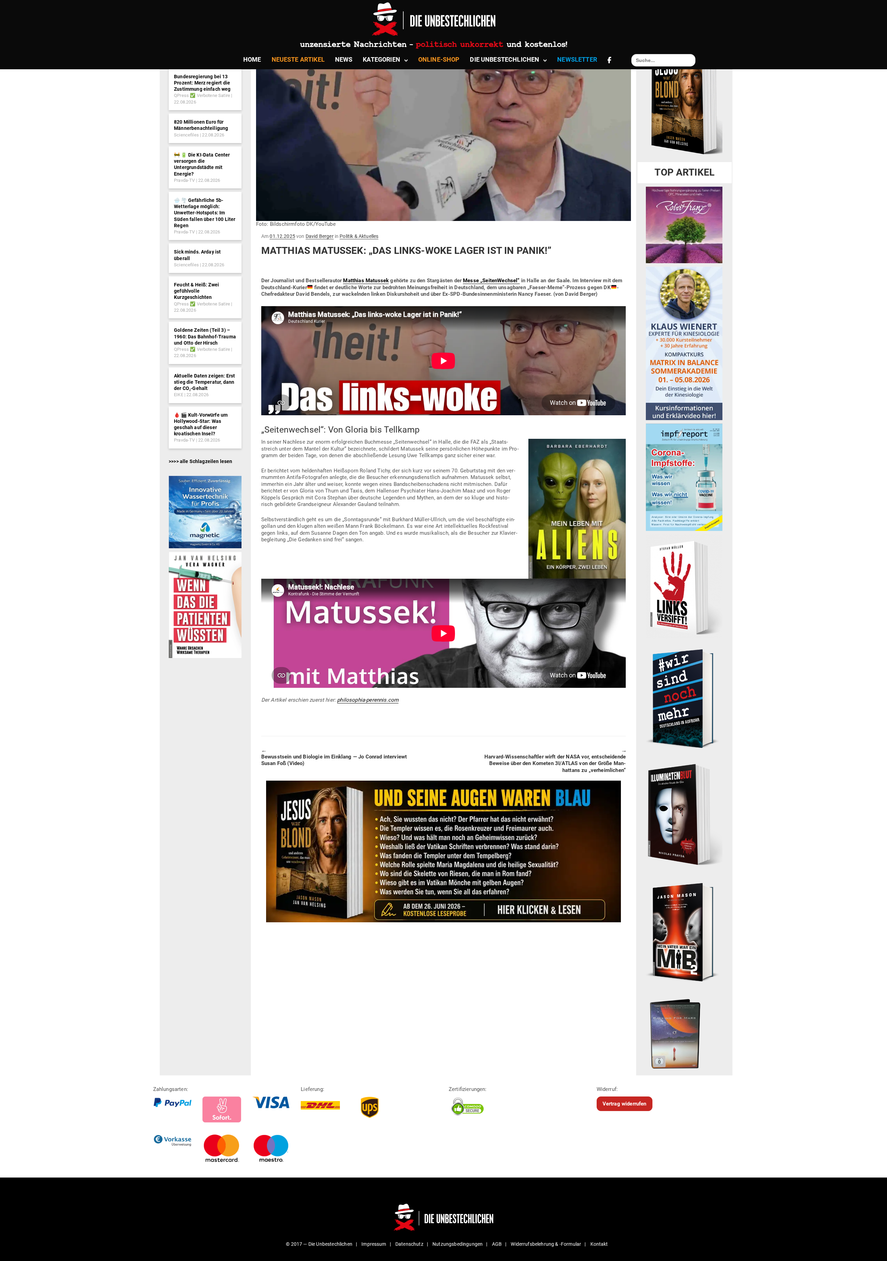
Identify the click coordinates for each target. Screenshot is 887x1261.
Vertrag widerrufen (625, 1104)
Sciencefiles (186, 134)
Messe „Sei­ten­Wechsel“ (491, 280)
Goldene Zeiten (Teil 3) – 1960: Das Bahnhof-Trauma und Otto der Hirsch (205, 336)
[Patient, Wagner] (205, 604)
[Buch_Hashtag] (684, 698)
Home (252, 59)
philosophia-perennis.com (367, 700)
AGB (497, 1244)
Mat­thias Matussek (366, 280)
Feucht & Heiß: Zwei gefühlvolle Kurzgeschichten (196, 291)
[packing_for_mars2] (684, 1032)
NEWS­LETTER (577, 59)
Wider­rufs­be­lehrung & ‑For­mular (546, 1244)
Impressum (373, 1244)
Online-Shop (439, 59)
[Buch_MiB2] (684, 932)
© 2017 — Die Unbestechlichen (319, 1244)
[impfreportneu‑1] (684, 477)
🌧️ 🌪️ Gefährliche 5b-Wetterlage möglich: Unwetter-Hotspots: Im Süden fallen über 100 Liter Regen (204, 212)
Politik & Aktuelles (359, 236)
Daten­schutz (409, 1244)
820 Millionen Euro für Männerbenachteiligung (201, 125)
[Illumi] (684, 815)
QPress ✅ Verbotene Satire (202, 95)
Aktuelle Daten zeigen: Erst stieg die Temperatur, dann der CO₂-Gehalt (204, 382)
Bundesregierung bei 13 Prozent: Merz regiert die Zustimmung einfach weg (202, 83)
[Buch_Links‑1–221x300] (684, 586)
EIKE (178, 394)
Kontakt (599, 1244)
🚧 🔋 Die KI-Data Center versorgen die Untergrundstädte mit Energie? (202, 164)
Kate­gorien (381, 59)
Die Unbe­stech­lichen (504, 59)
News (344, 59)
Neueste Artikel (298, 59)
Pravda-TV (184, 180)
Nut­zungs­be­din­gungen (457, 1244)
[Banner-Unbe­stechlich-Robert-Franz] (684, 224)
